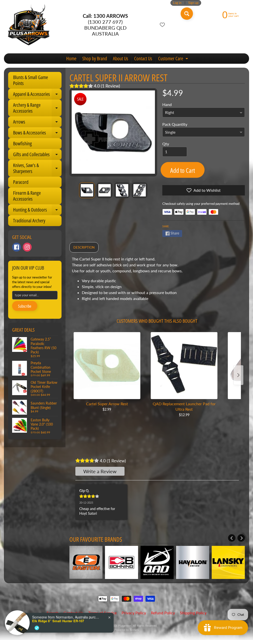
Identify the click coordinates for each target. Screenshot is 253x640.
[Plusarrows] (28, 24)
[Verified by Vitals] (37, 628)
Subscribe (24, 306)
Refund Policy (163, 612)
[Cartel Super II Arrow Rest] (87, 190)
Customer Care (173, 59)
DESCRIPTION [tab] (84, 247)
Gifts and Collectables (37, 155)
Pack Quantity (174, 124)
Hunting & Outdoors (37, 210)
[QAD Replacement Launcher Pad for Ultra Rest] (184, 365)
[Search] (187, 13)
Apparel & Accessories (37, 95)
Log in (177, 2)
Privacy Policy (134, 612)
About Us (120, 58)
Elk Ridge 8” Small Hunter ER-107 (58, 621)
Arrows (37, 122)
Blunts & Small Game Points (30, 80)
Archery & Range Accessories (37, 108)
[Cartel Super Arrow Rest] (107, 365)
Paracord (20, 182)
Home (71, 58)
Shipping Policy (193, 612)
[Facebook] (16, 247)
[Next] (241, 538)
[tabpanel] (157, 281)
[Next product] (238, 375)
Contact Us (143, 58)
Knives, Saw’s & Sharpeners (37, 168)
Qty (165, 143)
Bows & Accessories (37, 133)
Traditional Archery (29, 220)
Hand (167, 104)
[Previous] (231, 538)
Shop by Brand (94, 58)
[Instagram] (27, 247)
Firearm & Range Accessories (27, 196)
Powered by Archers (126, 629)
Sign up (193, 2)
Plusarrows (124, 625)
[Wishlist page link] (162, 24)
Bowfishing (22, 143)
